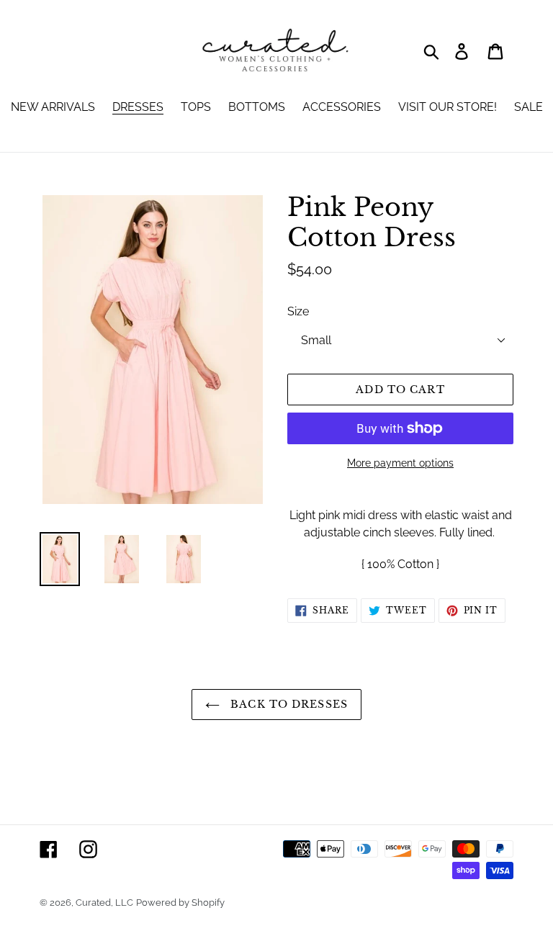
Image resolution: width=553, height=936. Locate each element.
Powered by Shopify (180, 902)
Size (298, 311)
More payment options (400, 463)
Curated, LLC (104, 902)
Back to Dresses (287, 704)
